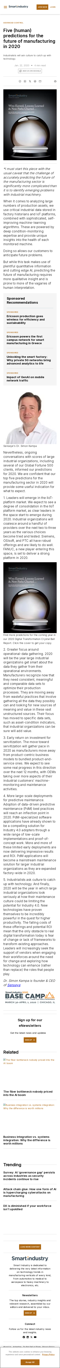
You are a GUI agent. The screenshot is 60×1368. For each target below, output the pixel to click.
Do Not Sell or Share (32, 1347)
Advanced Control (13, 23)
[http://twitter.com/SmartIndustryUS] (31, 1337)
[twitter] (30, 81)
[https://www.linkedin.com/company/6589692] (27, 1337)
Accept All (30, 1362)
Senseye (13, 985)
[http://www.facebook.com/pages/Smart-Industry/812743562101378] (23, 1337)
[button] (5, 7)
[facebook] (20, 81)
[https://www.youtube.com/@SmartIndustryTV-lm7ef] (35, 1337)
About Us (7, 1347)
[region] (30, 1357)
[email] (40, 81)
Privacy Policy (48, 1347)
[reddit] (35, 81)
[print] (55, 81)
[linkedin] (25, 81)
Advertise (17, 1347)
